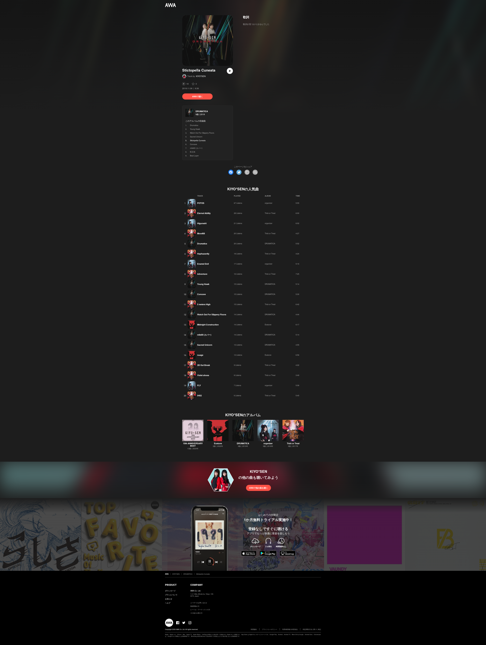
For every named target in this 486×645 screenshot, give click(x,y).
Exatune (268, 324)
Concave (193, 144)
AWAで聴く (197, 96)
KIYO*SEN (201, 76)
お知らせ (168, 599)
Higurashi (202, 223)
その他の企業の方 (196, 613)
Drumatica (194, 125)
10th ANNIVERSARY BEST (193, 444)
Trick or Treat (270, 213)
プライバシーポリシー (269, 629)
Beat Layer (194, 155)
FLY (199, 385)
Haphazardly (203, 253)
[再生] (230, 71)
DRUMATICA (202, 111)
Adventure (202, 273)
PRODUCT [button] (171, 584)
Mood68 (201, 233)
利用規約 (254, 629)
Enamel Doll (203, 263)
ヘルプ (167, 603)
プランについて (171, 594)
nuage (200, 355)
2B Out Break (203, 365)
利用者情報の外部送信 (290, 629)
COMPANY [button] (196, 584)
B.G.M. (193, 152)
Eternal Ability (204, 213)
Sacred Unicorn (196, 136)
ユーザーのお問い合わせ (198, 603)
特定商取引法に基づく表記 (312, 629)
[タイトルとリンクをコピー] (247, 172)
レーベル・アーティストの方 (200, 609)
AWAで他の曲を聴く (258, 487)
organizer (268, 203)
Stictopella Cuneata (203, 574)
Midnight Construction (208, 324)
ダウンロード (170, 590)
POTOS (200, 203)
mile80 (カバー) (196, 148)
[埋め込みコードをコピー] (255, 172)
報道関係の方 (194, 606)
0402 (199, 395)
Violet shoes (203, 375)
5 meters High (203, 304)
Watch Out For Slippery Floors (202, 133)
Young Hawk (195, 129)
